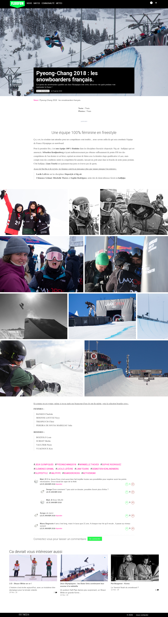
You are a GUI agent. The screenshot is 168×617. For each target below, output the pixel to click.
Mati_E (43, 479)
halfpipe (55, 473)
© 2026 (130, 615)
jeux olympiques (43, 464)
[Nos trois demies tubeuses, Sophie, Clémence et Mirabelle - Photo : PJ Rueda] (34, 212)
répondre (59, 484)
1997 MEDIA (24, 614)
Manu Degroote (47, 523)
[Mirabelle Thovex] (152, 316)
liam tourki (82, 469)
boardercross (71, 473)
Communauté (48, 3)
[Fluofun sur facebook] (140, 3)
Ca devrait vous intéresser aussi (35, 551)
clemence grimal (44, 469)
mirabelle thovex (88, 464)
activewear (88, 473)
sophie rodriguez (110, 464)
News (29, 3)
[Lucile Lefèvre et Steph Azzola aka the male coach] (126, 264)
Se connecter (94, 539)
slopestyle (41, 473)
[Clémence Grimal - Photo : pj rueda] (41, 368)
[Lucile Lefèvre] (33, 316)
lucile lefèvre (64, 469)
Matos (37, 3)
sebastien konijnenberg (104, 469)
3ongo (49, 489)
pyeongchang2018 (65, 464)
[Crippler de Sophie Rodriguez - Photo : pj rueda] (126, 368)
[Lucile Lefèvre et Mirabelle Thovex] (41, 264)
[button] (156, 2)
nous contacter (142, 615)
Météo (59, 3)
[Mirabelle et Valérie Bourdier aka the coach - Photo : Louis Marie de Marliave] (134, 212)
